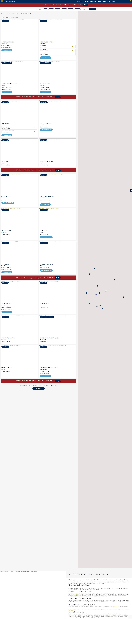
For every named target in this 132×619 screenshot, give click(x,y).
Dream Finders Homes (72, 587)
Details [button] (85, 4)
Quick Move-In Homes (14, 17)
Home (36, 9)
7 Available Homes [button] (7, 135)
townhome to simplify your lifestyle (88, 609)
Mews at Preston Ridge (9, 83)
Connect (99, 1)
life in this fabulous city (115, 606)
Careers (113, 1)
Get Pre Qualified (106, 1)
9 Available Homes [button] (7, 50)
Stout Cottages (6, 367)
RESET (84, 9)
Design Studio (93, 1)
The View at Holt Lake (47, 196)
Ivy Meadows (5, 264)
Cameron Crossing (46, 161)
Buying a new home (71, 593)
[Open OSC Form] (131, 190)
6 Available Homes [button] (45, 91)
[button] (97, 286)
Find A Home (79, 1)
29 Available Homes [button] (45, 57)
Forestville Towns (7, 42)
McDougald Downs (8, 338)
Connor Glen (5, 196)
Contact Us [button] (92, 9)
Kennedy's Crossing (46, 264)
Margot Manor (45, 303)
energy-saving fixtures (77, 594)
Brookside (4, 161)
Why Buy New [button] (85, 1)
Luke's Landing (6, 303)
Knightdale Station (46, 42)
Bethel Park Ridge (46, 123)
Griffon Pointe (6, 230)
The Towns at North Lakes (48, 367)
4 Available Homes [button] (45, 204)
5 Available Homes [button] (7, 311)
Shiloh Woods (44, 83)
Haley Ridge (44, 230)
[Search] (130, 1)
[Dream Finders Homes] (8, 1)
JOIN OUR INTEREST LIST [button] (46, 129)
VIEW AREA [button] (38, 388)
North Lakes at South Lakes (49, 338)
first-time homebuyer (115, 607)
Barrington (5, 123)
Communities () (4, 17)
